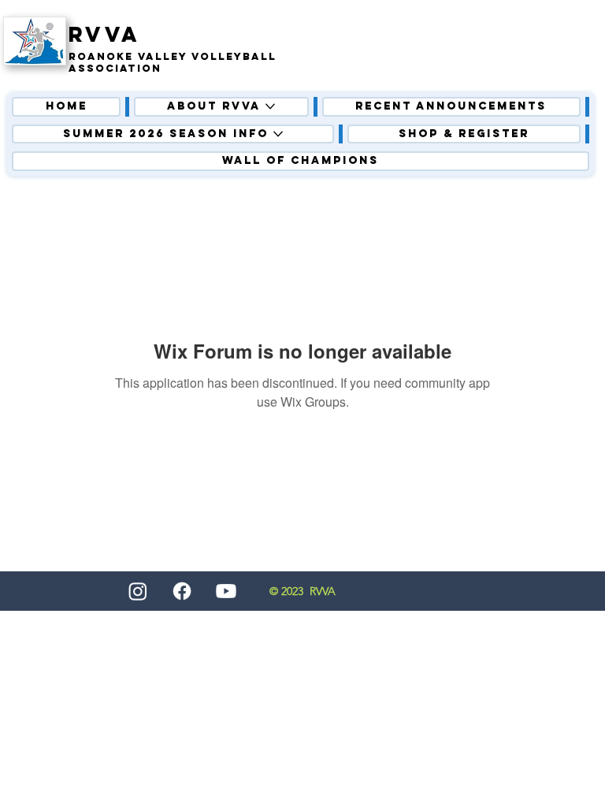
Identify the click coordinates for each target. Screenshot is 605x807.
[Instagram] (138, 591)
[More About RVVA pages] (270, 106)
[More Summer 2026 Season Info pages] (278, 134)
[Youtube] (226, 591)
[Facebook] (182, 591)
